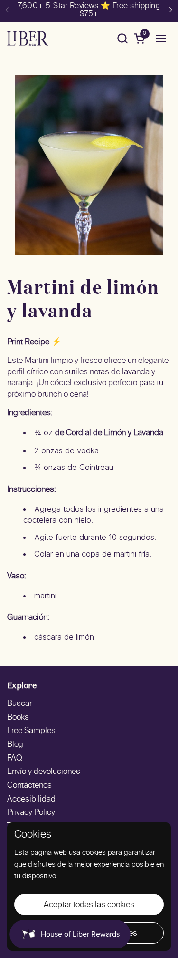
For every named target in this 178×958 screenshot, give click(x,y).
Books (18, 718)
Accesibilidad (31, 799)
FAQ (14, 759)
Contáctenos (29, 786)
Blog (15, 745)
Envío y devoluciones (43, 772)
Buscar (19, 704)
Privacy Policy (31, 813)
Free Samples (31, 731)
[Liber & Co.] (27, 38)
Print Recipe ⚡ (34, 342)
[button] (122, 38)
